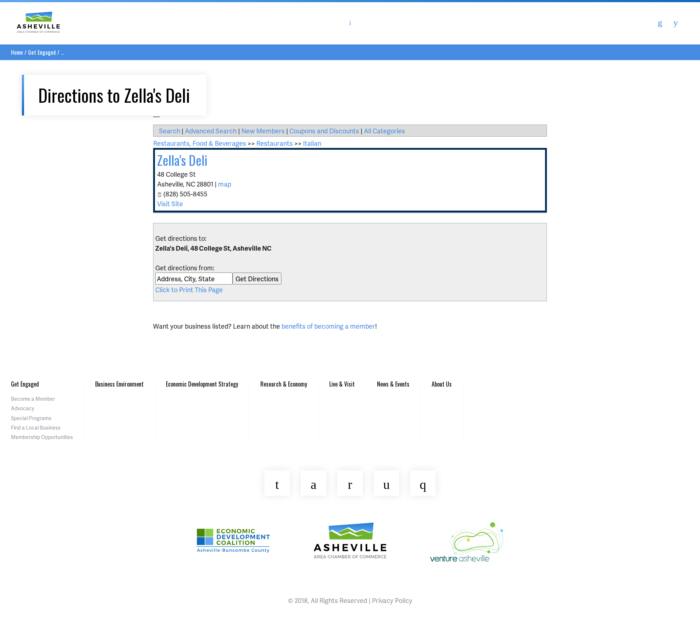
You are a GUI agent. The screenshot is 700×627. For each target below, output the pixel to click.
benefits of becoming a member (328, 325)
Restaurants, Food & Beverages (199, 143)
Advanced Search (211, 130)
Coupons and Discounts (324, 130)
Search (169, 130)
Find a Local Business (36, 427)
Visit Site (170, 203)
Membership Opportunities (42, 437)
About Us (442, 384)
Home (17, 52)
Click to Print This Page (189, 289)
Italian (312, 143)
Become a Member (33, 398)
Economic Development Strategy (202, 384)
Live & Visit (342, 384)
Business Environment (119, 384)
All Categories (384, 130)
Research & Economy (283, 384)
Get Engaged (42, 52)
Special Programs (31, 418)
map (224, 183)
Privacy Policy (392, 600)
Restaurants (274, 143)
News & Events (393, 384)
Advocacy (22, 408)
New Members (263, 130)
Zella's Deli (182, 159)
